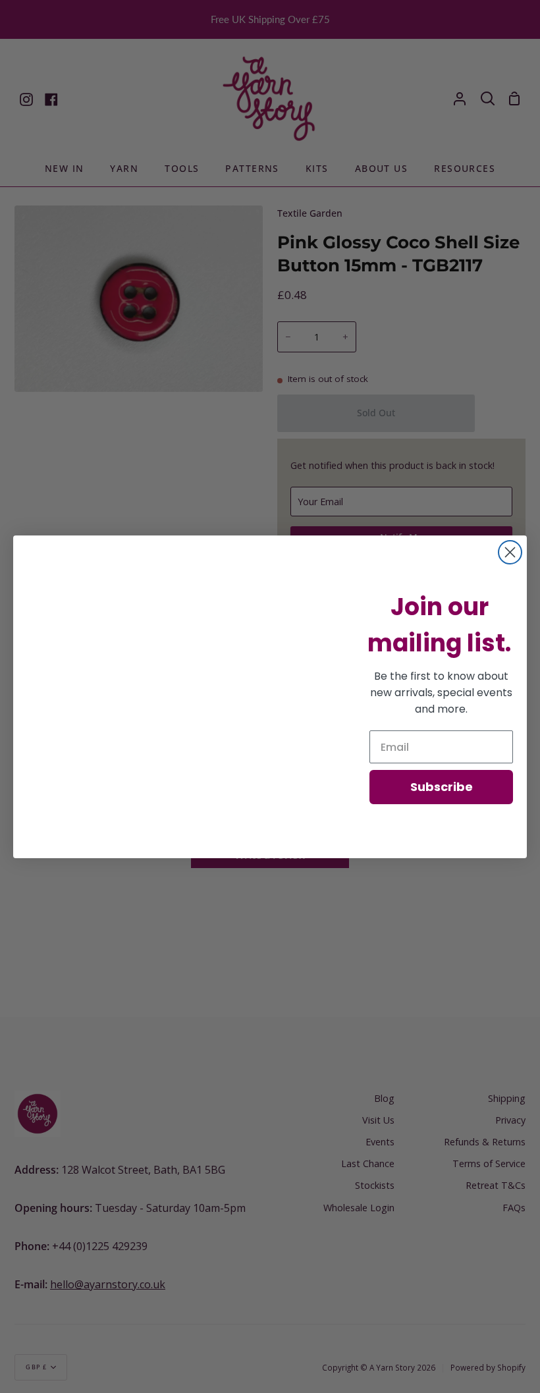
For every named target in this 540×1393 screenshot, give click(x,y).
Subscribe (441, 786)
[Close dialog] (510, 552)
